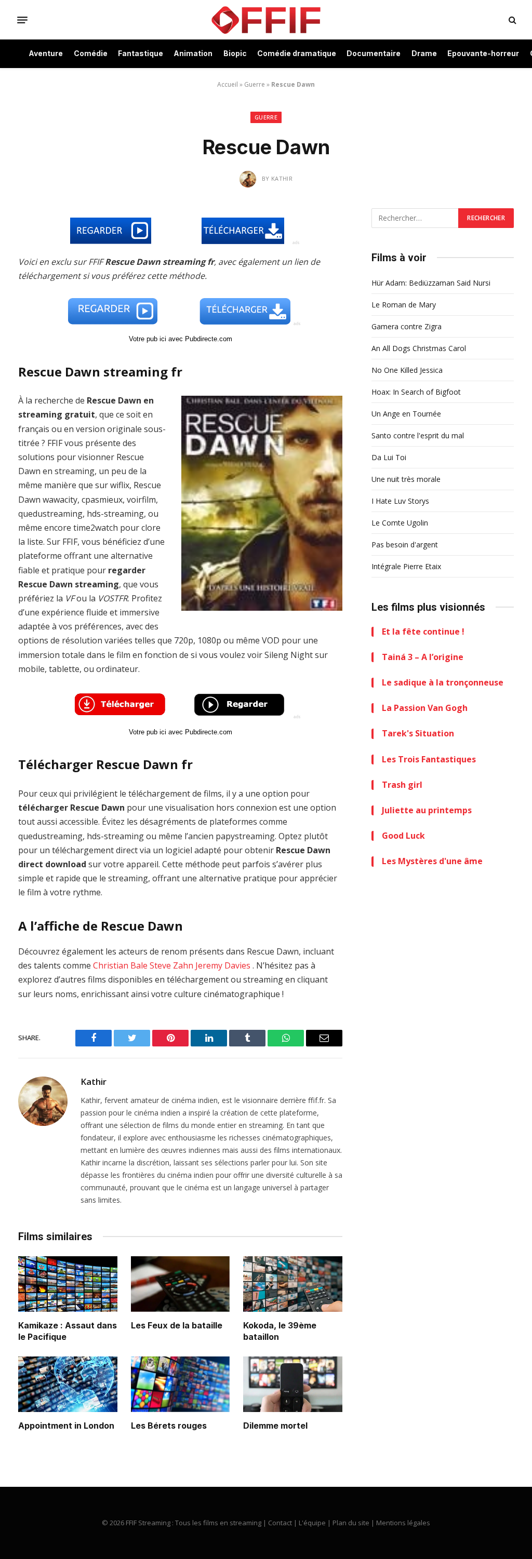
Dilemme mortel (275, 1425)
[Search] (511, 20)
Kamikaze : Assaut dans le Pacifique (67, 1331)
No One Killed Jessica (407, 370)
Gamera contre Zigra (406, 326)
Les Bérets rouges (169, 1425)
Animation (193, 53)
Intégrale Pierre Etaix (406, 566)
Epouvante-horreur (483, 53)
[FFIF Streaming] (266, 19)
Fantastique (140, 53)
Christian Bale (120, 965)
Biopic (235, 53)
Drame (424, 53)
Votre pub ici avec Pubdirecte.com (180, 339)
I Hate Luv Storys (400, 501)
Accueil (227, 84)
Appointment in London (66, 1425)
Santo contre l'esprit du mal (417, 435)
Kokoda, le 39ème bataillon (279, 1331)
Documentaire (374, 53)
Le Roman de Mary (403, 305)
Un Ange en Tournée (406, 414)
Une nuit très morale (406, 479)
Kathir (94, 1082)
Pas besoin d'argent (404, 544)
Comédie (91, 53)
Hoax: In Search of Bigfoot (416, 392)
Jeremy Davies (222, 965)
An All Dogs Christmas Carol (418, 348)
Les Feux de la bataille (176, 1325)
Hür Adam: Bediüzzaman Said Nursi (430, 283)
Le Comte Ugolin (399, 523)
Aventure (46, 53)
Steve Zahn (171, 965)
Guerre (254, 84)
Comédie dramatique (296, 53)
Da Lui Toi (388, 457)
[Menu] (22, 20)
